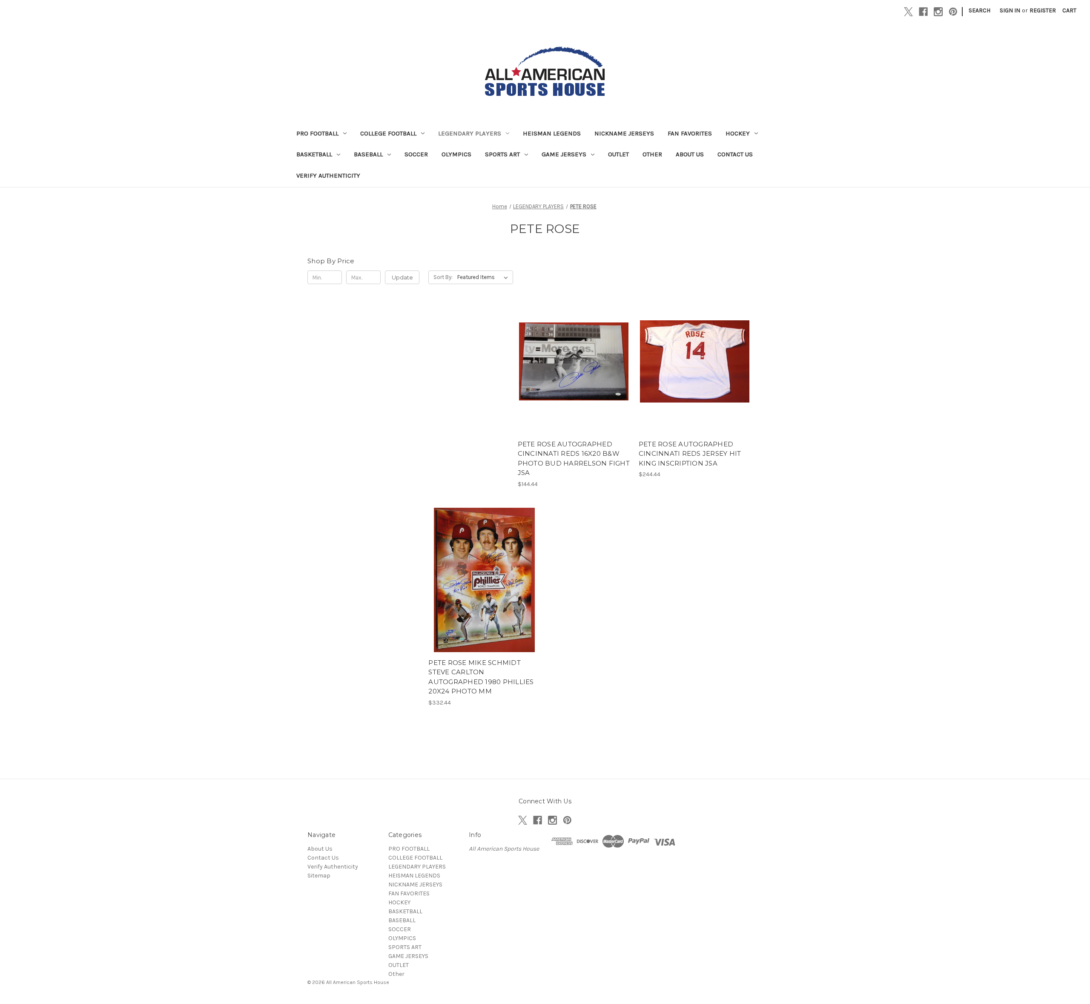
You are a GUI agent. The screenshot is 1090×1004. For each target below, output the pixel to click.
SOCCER (416, 154)
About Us (690, 154)
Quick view (572, 346)
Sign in (1010, 10)
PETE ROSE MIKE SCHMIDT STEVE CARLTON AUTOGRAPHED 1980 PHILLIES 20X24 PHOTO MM (481, 677)
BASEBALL (368, 154)
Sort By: (443, 277)
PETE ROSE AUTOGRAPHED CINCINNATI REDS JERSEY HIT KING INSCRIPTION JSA (690, 453)
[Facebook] (923, 11)
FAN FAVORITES (690, 133)
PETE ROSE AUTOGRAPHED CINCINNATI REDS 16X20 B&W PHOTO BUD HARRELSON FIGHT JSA (574, 458)
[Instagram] (938, 11)
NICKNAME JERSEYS (624, 133)
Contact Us (735, 154)
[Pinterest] (953, 11)
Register (1043, 10)
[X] (908, 11)
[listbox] (484, 277)
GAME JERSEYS (564, 154)
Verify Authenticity (328, 175)
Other (652, 154)
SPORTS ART (502, 154)
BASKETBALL (314, 154)
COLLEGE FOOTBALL (388, 133)
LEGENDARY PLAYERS (469, 133)
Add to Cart (574, 376)
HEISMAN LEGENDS (552, 133)
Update (402, 277)
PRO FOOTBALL (317, 133)
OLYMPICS (456, 154)
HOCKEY (738, 133)
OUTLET (618, 154)
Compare (571, 361)
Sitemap (318, 875)
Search (979, 10)
